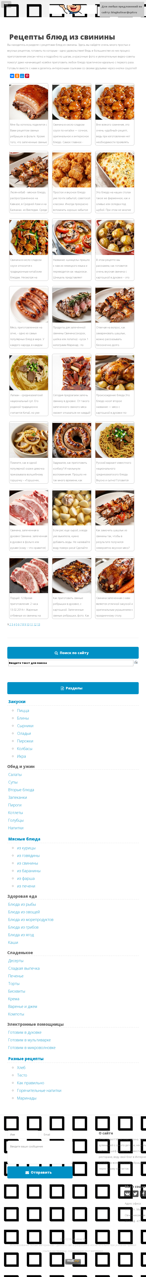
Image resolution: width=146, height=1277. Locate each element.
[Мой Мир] (22, 76)
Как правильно (30, 1082)
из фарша (26, 878)
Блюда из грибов (23, 927)
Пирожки (25, 740)
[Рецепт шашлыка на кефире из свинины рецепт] (120, 524)
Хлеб (21, 1067)
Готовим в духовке (24, 1032)
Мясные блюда (24, 839)
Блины (23, 718)
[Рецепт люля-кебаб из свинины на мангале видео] (34, 321)
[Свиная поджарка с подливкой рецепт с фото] (76, 186)
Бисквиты (16, 991)
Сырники (25, 725)
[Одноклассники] (17, 76)
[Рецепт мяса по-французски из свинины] (120, 186)
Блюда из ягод (21, 934)
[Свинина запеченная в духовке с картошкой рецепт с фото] (120, 254)
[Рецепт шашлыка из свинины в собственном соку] (120, 321)
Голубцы (16, 820)
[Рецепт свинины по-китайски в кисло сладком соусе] (34, 254)
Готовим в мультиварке (29, 1039)
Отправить (41, 1172)
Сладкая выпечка (24, 968)
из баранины (29, 870)
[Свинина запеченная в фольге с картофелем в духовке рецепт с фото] (120, 389)
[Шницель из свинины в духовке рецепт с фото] (76, 254)
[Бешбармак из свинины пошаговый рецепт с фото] (120, 457)
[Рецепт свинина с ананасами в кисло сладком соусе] (120, 118)
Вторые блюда (21, 789)
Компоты (16, 1014)
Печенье (16, 975)
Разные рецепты (26, 1058)
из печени (26, 886)
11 (31, 624)
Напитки (16, 827)
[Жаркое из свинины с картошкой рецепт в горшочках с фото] (34, 457)
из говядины (28, 855)
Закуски (16, 701)
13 (38, 624)
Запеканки (17, 797)
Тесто (22, 1075)
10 (28, 624)
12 (35, 624)
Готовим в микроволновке (32, 1047)
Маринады (26, 1098)
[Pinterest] (27, 76)
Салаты (15, 774)
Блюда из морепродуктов (30, 919)
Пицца (23, 710)
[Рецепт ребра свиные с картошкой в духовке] (76, 592)
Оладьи (24, 733)
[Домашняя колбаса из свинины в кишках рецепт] (76, 457)
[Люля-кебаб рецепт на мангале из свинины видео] (34, 186)
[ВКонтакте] (12, 76)
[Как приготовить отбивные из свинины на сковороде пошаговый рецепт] (34, 592)
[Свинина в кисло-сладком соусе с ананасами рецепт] (76, 118)
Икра (21, 756)
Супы (13, 782)
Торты (14, 983)
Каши (13, 942)
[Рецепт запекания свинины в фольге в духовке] (76, 321)
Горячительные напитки (39, 1090)
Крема (13, 998)
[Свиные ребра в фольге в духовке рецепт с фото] (34, 118)
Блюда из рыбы (22, 904)
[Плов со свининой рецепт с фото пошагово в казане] (76, 524)
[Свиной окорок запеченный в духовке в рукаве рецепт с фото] (120, 592)
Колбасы (24, 748)
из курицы (26, 847)
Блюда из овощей (24, 911)
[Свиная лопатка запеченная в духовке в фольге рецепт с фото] (34, 524)
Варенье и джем (22, 1006)
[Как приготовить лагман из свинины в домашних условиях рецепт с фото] (34, 389)
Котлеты (15, 812)
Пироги (15, 804)
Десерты (16, 960)
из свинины (27, 863)
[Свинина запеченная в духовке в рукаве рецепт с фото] (76, 389)
